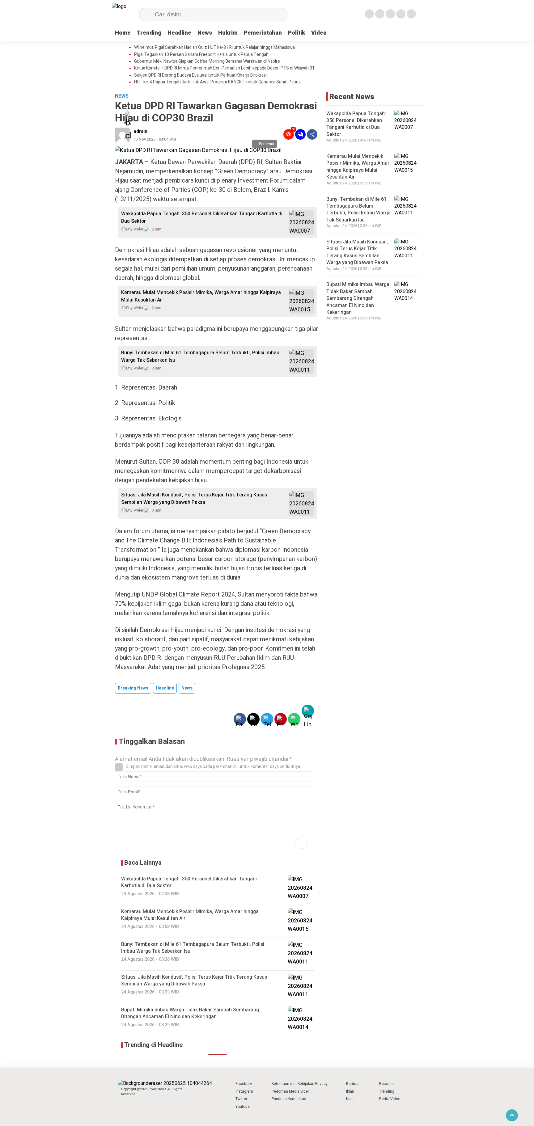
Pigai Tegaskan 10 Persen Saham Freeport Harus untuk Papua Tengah (201, 55)
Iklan (350, 1091)
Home (123, 33)
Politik (296, 33)
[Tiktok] (411, 14)
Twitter (241, 1099)
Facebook (243, 1083)
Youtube (242, 1106)
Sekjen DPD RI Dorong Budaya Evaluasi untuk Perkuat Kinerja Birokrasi (200, 75)
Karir (350, 1099)
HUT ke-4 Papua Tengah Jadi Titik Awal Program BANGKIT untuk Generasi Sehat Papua (217, 82)
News (204, 33)
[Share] (312, 134)
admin (140, 131)
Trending (149, 33)
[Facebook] (369, 14)
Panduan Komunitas (289, 1099)
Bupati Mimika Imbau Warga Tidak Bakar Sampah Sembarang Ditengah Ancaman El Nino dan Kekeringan (357, 298)
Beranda (386, 1083)
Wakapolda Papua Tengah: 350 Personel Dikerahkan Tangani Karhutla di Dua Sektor (201, 217)
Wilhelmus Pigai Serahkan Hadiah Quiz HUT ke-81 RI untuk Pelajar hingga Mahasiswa (214, 47)
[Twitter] (379, 14)
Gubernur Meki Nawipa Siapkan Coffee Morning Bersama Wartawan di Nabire (207, 61)
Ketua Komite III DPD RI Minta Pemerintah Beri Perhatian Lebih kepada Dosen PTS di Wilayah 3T (224, 68)
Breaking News (133, 688)
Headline (179, 33)
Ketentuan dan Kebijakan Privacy (300, 1083)
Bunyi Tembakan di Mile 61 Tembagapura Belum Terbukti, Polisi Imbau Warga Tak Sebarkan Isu (200, 356)
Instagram (244, 1091)
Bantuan (353, 1083)
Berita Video (389, 1099)
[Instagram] (390, 14)
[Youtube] (400, 14)
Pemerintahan (263, 33)
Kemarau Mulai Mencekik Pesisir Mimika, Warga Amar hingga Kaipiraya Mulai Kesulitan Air (201, 296)
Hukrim (228, 33)
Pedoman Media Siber (290, 1091)
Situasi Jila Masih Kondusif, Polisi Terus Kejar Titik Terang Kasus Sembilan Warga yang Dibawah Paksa (194, 498)
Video (319, 33)
